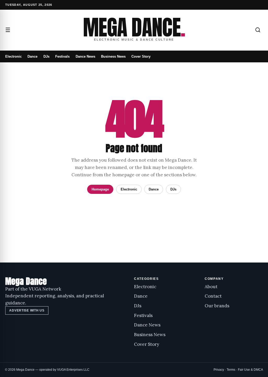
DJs (46, 56)
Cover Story (140, 56)
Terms (231, 369)
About (211, 286)
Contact (213, 296)
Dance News (85, 56)
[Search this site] (258, 30)
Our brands (217, 306)
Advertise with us (26, 310)
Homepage (100, 189)
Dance (32, 56)
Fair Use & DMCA (250, 369)
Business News (113, 56)
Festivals (62, 56)
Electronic (13, 56)
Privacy (219, 369)
